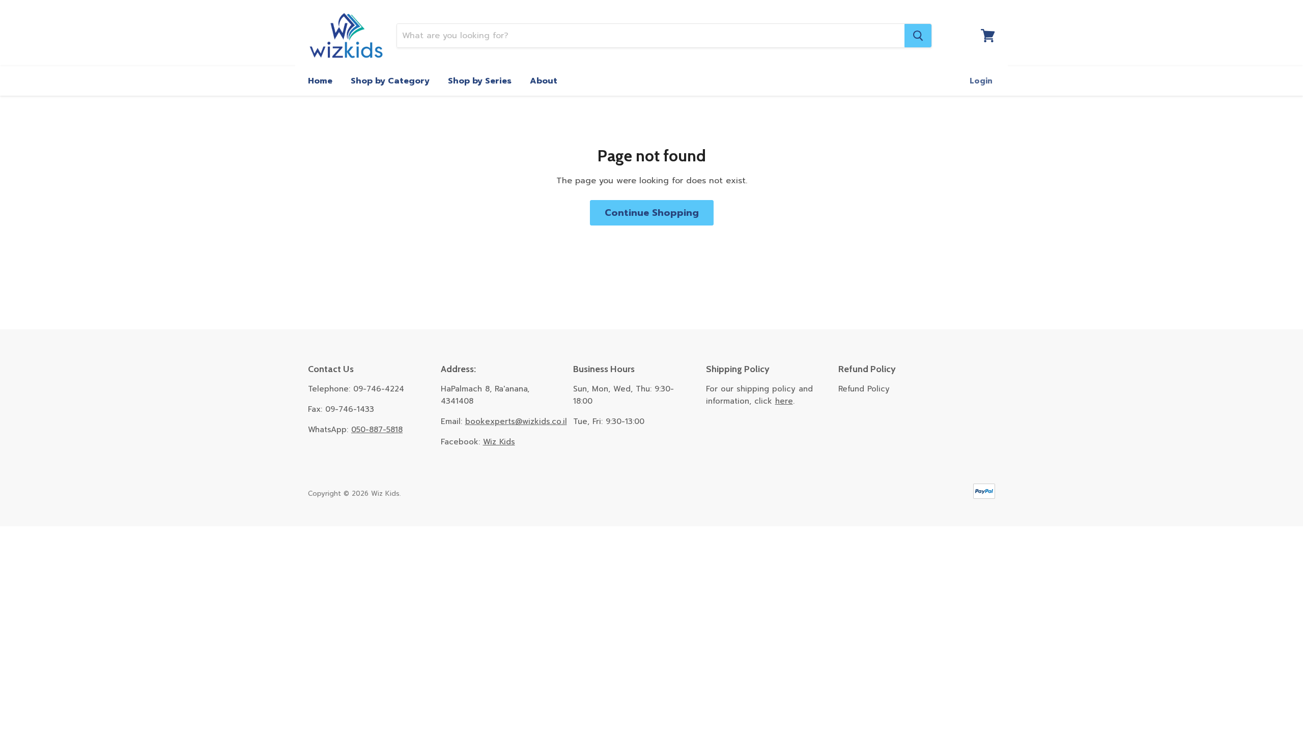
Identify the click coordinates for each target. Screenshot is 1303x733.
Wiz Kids (499, 441)
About (543, 81)
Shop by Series (480, 81)
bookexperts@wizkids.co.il (516, 421)
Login (981, 81)
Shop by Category (390, 81)
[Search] (917, 35)
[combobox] (650, 35)
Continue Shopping (652, 213)
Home (320, 81)
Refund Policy (864, 388)
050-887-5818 (377, 429)
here (784, 401)
